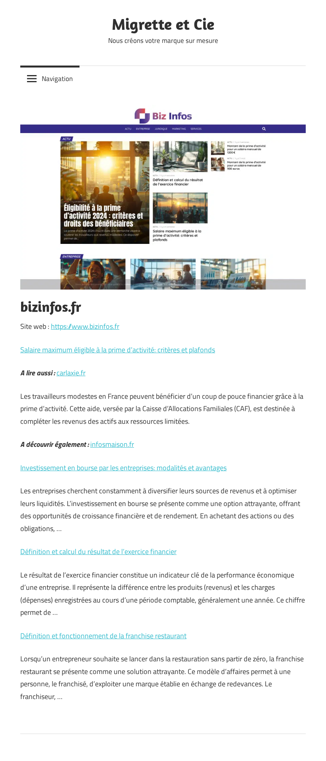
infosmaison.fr (112, 444)
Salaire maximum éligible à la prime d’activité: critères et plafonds (117, 349)
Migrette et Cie (163, 24)
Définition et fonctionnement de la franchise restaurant (103, 635)
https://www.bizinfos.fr (85, 326)
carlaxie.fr (70, 372)
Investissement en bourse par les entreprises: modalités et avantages (123, 467)
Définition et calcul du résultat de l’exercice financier (98, 551)
